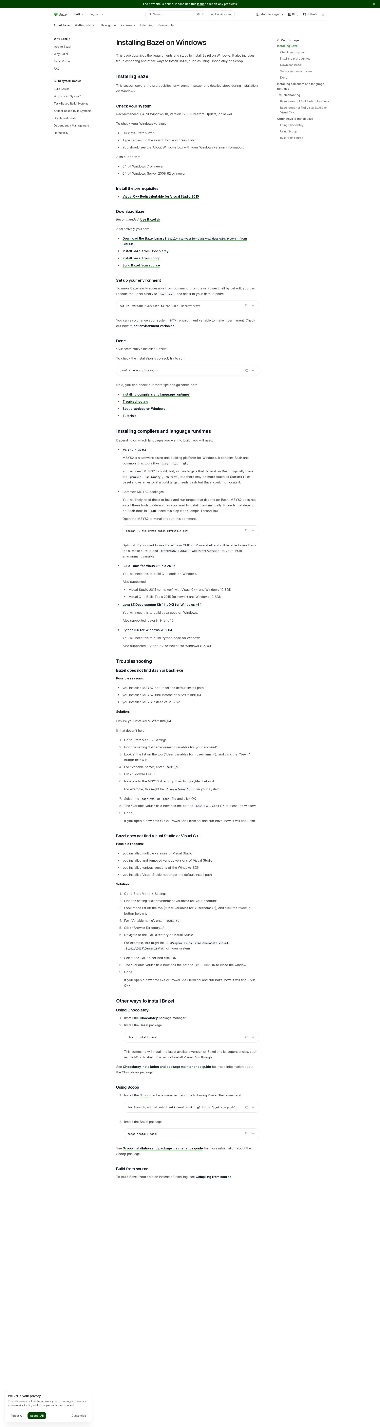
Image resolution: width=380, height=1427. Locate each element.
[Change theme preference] (323, 14)
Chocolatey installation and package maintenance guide (167, 1067)
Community (166, 25)
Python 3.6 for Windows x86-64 (147, 630)
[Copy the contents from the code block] (246, 305)
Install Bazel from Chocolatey (145, 251)
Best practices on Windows (144, 409)
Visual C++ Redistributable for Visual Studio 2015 (161, 196)
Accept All (37, 1415)
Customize (78, 1415)
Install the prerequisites (295, 58)
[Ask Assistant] (253, 305)
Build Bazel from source (141, 265)
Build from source (291, 137)
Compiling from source (213, 1177)
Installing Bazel (287, 46)
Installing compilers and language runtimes (300, 86)
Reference (128, 25)
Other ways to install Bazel (295, 118)
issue (201, 4)
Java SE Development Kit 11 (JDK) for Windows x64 (162, 605)
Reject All (16, 1415)
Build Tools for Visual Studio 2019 (149, 566)
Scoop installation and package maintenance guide (163, 1148)
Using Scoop (288, 131)
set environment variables (154, 326)
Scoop (145, 1095)
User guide (108, 25)
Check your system (292, 52)
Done (283, 77)
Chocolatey (149, 1018)
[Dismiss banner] (374, 4)
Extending (147, 25)
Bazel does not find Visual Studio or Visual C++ (304, 110)
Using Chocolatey (291, 125)
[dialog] (48, 1406)
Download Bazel (291, 65)
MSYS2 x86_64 (134, 450)
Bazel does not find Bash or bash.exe (304, 101)
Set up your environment (296, 71)
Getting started (85, 25)
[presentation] (191, 1107)
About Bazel (62, 25)
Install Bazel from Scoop (141, 258)
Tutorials (129, 416)
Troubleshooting (288, 95)
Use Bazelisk (150, 219)
